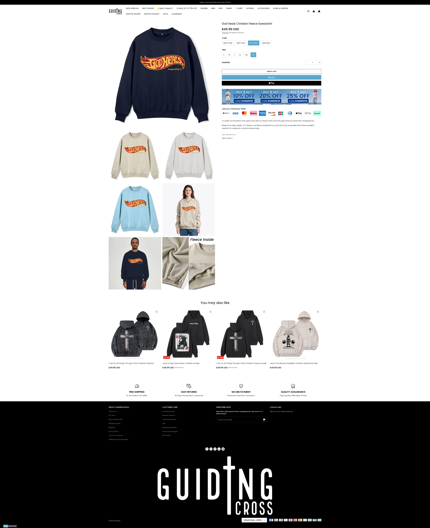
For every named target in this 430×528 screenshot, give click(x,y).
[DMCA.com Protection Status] (10, 527)
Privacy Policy (113, 431)
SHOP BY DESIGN (133, 14)
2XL (246, 54)
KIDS (221, 8)
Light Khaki (227, 43)
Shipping (225, 33)
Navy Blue (253, 43)
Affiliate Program (115, 423)
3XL (253, 54)
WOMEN (204, 8)
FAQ (163, 423)
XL (240, 54)
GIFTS (165, 14)
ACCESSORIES (264, 8)
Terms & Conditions (116, 435)
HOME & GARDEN (280, 8)
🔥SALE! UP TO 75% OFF (186, 8)
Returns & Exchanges (170, 431)
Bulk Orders (166, 435)
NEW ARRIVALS (132, 8)
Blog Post (112, 427)
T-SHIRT (239, 8)
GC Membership (168, 411)
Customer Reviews (169, 419)
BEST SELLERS (148, 8)
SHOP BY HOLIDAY (151, 14)
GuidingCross (116, 521)
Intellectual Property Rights (118, 439)
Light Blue (266, 43)
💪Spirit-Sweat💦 (165, 8)
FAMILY (229, 8)
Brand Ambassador (116, 419)
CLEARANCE (177, 14)
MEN (213, 8)
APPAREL (250, 8)
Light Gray (240, 43)
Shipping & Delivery (169, 427)
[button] (308, 11)
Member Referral (168, 415)
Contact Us (113, 411)
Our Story (112, 415)
